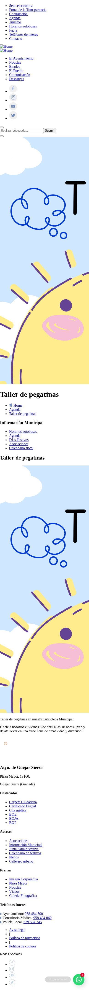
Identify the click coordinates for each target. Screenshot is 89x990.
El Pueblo (16, 71)
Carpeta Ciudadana (23, 802)
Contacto (15, 39)
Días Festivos (19, 440)
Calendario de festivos (25, 853)
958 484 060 (42, 918)
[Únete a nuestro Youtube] (13, 109)
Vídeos (14, 891)
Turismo (15, 22)
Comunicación (19, 75)
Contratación (18, 14)
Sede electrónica (21, 6)
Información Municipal (25, 845)
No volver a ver (58, 979)
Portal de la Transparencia (27, 10)
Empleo (14, 66)
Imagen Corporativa (23, 879)
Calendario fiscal (21, 448)
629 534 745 (33, 922)
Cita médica (17, 810)
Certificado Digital (22, 806)
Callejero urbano (21, 861)
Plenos (14, 857)
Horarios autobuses (23, 26)
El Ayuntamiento (21, 58)
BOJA (13, 818)
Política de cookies (22, 946)
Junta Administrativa (24, 849)
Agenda (15, 18)
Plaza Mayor (18, 883)
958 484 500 (34, 914)
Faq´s (13, 30)
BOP (12, 823)
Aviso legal (17, 930)
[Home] (6, 46)
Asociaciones (18, 444)
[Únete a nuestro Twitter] (13, 118)
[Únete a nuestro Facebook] (13, 91)
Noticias (15, 62)
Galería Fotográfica (23, 896)
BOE (13, 814)
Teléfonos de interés (23, 34)
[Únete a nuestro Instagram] (13, 100)
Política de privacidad (24, 938)
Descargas (16, 79)
